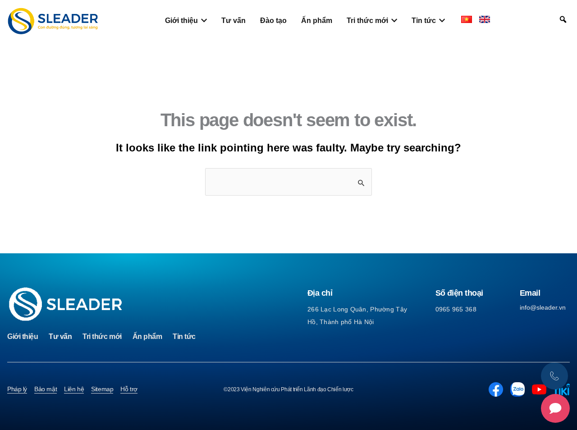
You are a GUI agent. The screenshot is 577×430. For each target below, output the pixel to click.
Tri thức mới (101, 336)
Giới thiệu (22, 336)
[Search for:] (288, 182)
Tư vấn (60, 336)
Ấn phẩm (147, 336)
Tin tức (184, 336)
